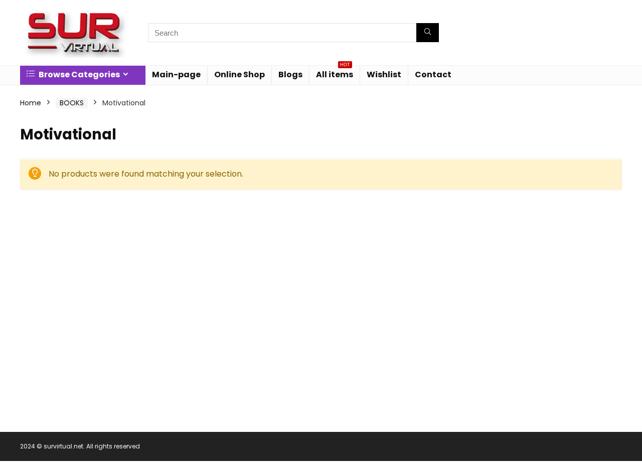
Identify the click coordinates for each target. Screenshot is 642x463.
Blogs (290, 74)
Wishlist (384, 74)
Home (30, 103)
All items (334, 73)
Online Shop (239, 74)
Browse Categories (78, 74)
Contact (433, 74)
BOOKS (72, 103)
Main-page (176, 74)
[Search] (427, 32)
